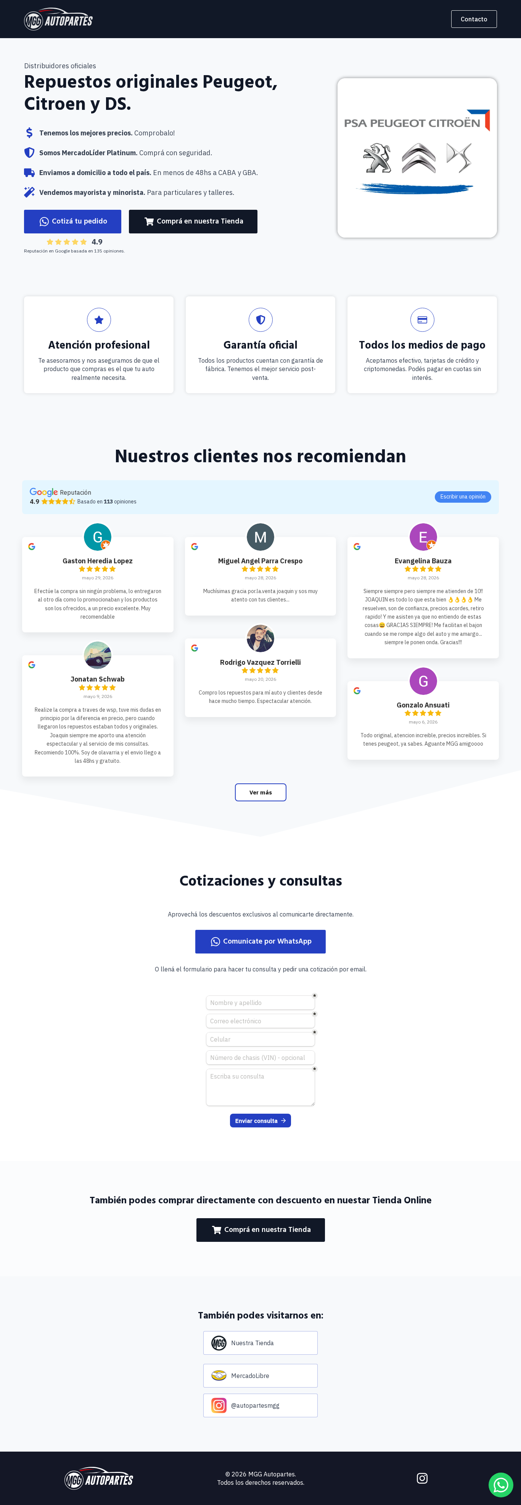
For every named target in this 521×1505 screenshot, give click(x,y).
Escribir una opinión (463, 496)
